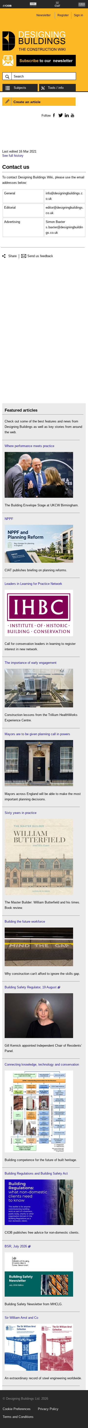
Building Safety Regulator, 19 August (30, 987)
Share (12, 256)
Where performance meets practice (29, 446)
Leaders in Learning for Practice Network (33, 584)
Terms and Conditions (18, 1417)
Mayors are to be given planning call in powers (37, 734)
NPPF (9, 519)
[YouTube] (72, 115)
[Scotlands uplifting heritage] (39, 1369)
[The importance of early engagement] (39, 706)
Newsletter (43, 15)
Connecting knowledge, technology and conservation (42, 1064)
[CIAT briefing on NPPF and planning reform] (39, 561)
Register (63, 15)
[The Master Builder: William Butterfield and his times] (39, 894)
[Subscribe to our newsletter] (39, 65)
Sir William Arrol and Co (21, 1317)
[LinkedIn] (66, 115)
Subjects (20, 88)
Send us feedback (40, 256)
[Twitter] (60, 115)
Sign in (78, 15)
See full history (12, 155)
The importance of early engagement (30, 663)
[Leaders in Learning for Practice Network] (39, 635)
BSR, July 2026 (16, 1246)
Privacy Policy (48, 1409)
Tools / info (56, 88)
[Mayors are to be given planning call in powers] (39, 785)
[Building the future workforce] (39, 965)
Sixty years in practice (20, 813)
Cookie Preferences (17, 1409)
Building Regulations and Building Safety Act (36, 1173)
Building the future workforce (25, 921)
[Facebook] (54, 115)
